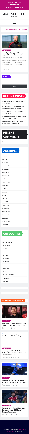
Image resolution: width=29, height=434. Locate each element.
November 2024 (6, 215)
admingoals (7, 57)
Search (6, 77)
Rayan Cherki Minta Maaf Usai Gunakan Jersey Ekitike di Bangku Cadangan (13, 410)
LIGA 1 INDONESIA (7, 242)
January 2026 (5, 169)
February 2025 (5, 205)
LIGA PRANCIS (5, 262)
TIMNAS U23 (5, 281)
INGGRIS (4, 239)
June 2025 (4, 192)
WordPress (22, 429)
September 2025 (6, 182)
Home (3, 28)
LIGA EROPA (5, 248)
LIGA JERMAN (5, 258)
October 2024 (5, 218)
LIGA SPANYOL (6, 265)
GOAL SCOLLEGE (15, 14)
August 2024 (5, 224)
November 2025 (6, 175)
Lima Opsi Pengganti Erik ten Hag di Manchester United (13, 54)
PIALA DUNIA (5, 268)
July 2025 (4, 188)
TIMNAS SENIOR (6, 278)
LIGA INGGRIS (5, 252)
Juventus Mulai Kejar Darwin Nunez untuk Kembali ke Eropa (14, 381)
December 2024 (6, 211)
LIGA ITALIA (5, 255)
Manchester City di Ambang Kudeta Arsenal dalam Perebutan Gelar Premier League (14, 353)
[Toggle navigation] (14, 22)
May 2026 (4, 156)
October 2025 (5, 179)
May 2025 (4, 195)
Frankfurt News (11, 431)
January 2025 (5, 208)
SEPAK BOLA (5, 271)
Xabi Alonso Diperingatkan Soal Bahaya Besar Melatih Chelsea (14, 324)
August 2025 (5, 185)
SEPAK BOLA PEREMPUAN (8, 275)
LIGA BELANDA (6, 245)
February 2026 (5, 166)
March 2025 (5, 202)
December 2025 (6, 172)
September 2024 (6, 221)
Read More (6, 70)
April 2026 (4, 159)
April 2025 (4, 198)
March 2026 (5, 162)
